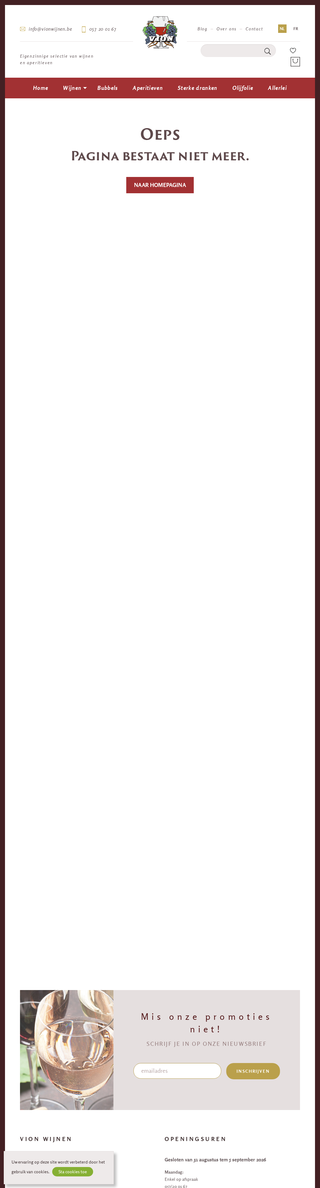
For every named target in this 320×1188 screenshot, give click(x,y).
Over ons (227, 29)
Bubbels (108, 87)
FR (295, 28)
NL (282, 28)
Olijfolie (242, 87)
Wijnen (72, 87)
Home (40, 87)
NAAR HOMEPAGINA (160, 185)
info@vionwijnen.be (50, 28)
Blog (203, 29)
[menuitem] (41, 88)
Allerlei (277, 87)
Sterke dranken (197, 87)
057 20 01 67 (103, 28)
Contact (254, 29)
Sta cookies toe (72, 1172)
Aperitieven (148, 87)
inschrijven (253, 1071)
